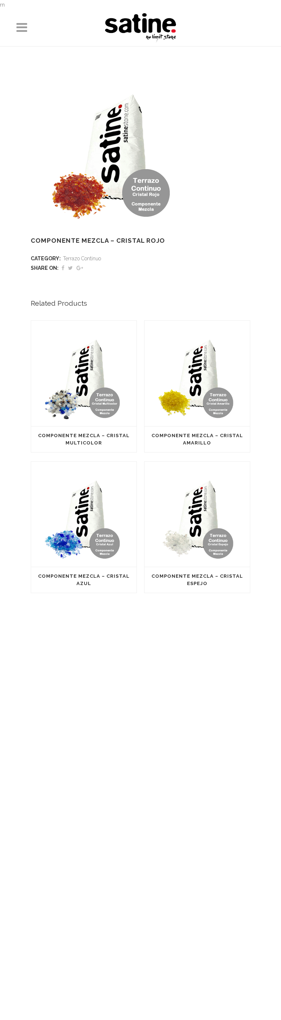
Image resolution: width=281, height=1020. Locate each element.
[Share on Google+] (79, 268)
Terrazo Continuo (82, 258)
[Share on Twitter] (70, 268)
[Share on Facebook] (62, 268)
